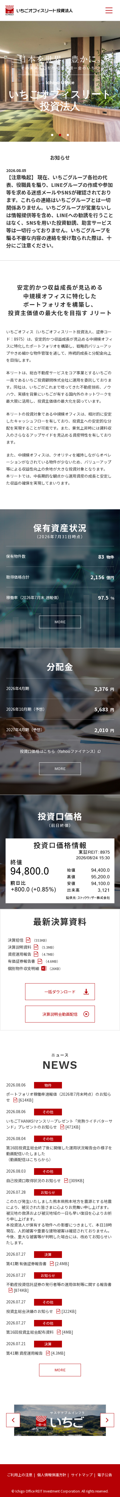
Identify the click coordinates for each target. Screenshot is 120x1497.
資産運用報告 (32, 954)
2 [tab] (60, 135)
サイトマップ (82, 1474)
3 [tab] (68, 135)
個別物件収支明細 (35, 968)
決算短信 (28, 940)
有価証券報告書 (34, 961)
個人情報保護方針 (51, 1474)
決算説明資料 (32, 947)
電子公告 (104, 1474)
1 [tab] (52, 135)
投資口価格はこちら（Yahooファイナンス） (59, 751)
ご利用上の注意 (19, 1474)
